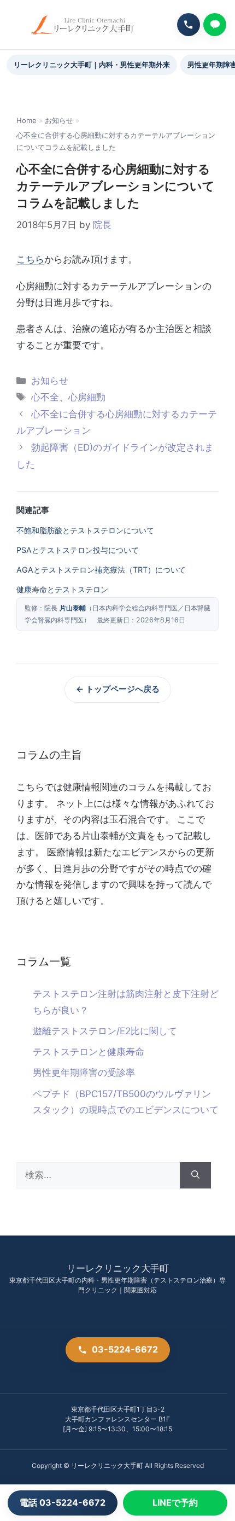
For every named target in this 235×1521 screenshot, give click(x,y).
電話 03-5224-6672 (62, 1502)
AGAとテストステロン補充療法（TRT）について (101, 569)
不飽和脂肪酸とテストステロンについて (85, 530)
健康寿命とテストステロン (62, 589)
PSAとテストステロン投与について (77, 550)
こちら (30, 259)
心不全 (45, 397)
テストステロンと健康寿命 (88, 1051)
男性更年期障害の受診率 (84, 1072)
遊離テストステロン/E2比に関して (105, 1030)
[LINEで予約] (214, 24)
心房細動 (86, 397)
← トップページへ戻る (118, 689)
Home (26, 120)
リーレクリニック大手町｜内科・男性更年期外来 (92, 64)
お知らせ (59, 120)
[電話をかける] (188, 24)
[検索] (195, 1175)
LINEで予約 (175, 1502)
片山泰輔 (73, 608)
